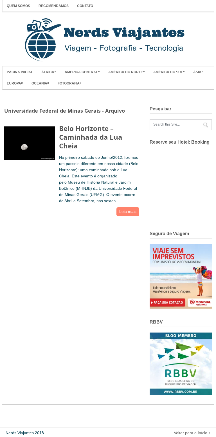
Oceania (40, 83)
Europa (15, 83)
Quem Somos (18, 6)
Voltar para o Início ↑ (192, 433)
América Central (82, 72)
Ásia (198, 72)
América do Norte (126, 72)
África (48, 72)
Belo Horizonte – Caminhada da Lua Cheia (90, 137)
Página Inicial (20, 72)
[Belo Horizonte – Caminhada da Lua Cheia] (29, 142)
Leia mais (127, 211)
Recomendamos (54, 6)
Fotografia (70, 83)
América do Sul (169, 72)
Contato (85, 6)
